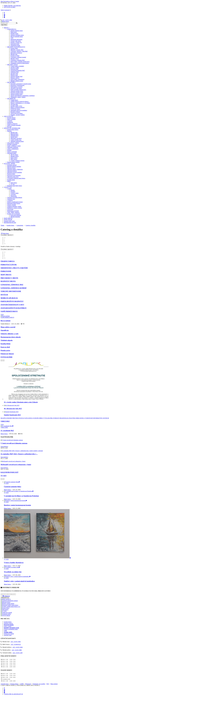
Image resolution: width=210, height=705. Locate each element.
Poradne (9, 150)
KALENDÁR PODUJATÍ (9, 472)
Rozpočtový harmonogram (17, 85)
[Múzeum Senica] (5, 602)
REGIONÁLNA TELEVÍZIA (68, 418)
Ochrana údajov (14, 684)
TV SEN (3, 476)
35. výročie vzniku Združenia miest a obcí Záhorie (21, 402)
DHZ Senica (13, 159)
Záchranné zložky (11, 153)
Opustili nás (5, 330)
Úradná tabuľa (14, 100)
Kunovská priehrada (15, 215)
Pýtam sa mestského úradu (11, 629)
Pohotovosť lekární (7, 354)
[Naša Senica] (4, 609)
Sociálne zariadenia (12, 144)
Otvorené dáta (14, 104)
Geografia (13, 194)
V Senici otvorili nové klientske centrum (14, 443)
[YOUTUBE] (4, 14)
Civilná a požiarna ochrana (17, 160)
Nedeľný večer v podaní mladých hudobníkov (19, 581)
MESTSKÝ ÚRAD (12, 64)
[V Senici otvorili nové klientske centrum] (12, 440)
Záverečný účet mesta (16, 88)
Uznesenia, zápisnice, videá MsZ (19, 51)
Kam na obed (5, 347)
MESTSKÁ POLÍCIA (18, 418)
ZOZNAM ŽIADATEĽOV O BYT (12, 304)
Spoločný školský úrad (16, 76)
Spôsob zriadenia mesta (16, 30)
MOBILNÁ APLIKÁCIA (9, 298)
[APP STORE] (4, 17)
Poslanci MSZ (14, 48)
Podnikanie (10, 122)
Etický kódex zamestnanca (17, 79)
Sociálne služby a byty (16, 106)
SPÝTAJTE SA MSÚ (9, 7)
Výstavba (9, 120)
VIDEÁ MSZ (5, 421)
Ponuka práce (5, 350)
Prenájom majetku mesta (16, 92)
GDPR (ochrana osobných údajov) (19, 101)
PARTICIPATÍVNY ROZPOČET (12, 301)
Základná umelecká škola (17, 141)
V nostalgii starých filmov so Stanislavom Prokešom (21, 496)
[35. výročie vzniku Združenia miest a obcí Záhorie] (28, 399)
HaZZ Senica (13, 157)
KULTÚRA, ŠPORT (9, 163)
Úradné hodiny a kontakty (17, 66)
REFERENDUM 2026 (10, 222)
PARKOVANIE (6, 271)
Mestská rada (13, 54)
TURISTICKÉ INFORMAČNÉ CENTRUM (97, 418)
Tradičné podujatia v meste (14, 206)
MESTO (6, 27)
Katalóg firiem (10, 225)
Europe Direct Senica (12, 129)
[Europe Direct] (5, 608)
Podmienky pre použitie (39, 684)
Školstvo (9, 131)
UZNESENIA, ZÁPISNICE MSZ (12, 284)
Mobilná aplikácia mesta (16, 81)
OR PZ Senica (14, 154)
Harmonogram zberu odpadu (11, 337)
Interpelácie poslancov (16, 52)
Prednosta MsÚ (14, 69)
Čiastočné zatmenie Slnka (12, 486)
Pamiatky (12, 191)
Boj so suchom (5, 320)
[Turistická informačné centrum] (9, 600)
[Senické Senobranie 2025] (11, 411)
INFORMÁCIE (11, 98)
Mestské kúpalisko (15, 216)
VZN (11, 38)
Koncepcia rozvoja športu (14, 175)
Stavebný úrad (14, 73)
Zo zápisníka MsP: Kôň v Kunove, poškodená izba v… (19, 454)
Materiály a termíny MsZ (16, 50)
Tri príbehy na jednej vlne (12, 572)
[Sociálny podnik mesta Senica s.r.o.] (10, 606)
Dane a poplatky (11, 119)
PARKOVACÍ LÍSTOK (9, 264)
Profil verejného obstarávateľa (18, 89)
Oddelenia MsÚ (14, 72)
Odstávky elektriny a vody (10, 334)
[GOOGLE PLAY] (4, 15)
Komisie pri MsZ (14, 55)
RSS (48, 684)
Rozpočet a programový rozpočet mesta (20, 83)
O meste (9, 188)
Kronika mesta (11, 179)
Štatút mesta (13, 32)
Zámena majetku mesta (16, 94)
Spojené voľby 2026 (9, 221)
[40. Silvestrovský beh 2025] (11, 405)
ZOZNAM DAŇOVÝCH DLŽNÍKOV (14, 308)
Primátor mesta (14, 33)
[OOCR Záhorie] (5, 615)
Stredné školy (14, 137)
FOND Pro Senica (15, 109)
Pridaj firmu (5, 233)
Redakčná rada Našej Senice (14, 185)
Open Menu (4, 24)
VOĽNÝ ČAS (8, 187)
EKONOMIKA (11, 82)
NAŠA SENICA (28, 418)
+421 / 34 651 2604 (17, 647)
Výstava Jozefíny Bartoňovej (13, 562)
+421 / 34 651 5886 (16, 650)
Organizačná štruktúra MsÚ (17, 70)
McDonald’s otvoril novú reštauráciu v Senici (16, 464)
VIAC (2, 314)
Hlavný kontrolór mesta (16, 36)
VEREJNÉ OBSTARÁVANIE (11, 291)
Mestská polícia (14, 156)
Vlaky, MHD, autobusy (13, 212)
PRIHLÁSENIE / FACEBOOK (12, 5)
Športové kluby (11, 174)
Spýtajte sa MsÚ (14, 67)
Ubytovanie (10, 209)
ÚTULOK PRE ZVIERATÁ (51, 418)
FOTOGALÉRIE (6, 357)
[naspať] (1, 360)
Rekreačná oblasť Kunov (13, 203)
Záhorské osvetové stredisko (14, 172)
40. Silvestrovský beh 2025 (13, 408)
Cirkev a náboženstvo (12, 148)
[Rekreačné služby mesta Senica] (9, 605)
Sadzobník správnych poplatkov (18, 110)
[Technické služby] (6, 614)
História (12, 190)
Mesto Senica (4, 433)
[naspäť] (1, 479)
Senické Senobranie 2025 (12, 415)
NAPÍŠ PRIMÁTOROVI (9, 311)
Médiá (8, 181)
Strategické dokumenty (16, 39)
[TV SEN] (4, 611)
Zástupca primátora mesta (17, 35)
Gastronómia (19, 225)
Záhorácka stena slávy (13, 177)
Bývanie (9, 126)
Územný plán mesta (15, 41)
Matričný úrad (14, 75)
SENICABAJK (8, 219)
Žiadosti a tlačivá (14, 78)
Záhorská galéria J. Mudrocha (15, 169)
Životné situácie (11, 117)
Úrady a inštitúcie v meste (14, 146)
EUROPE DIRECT (38, 418)
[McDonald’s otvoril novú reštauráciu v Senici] (13, 461)
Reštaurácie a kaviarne (13, 210)
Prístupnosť (28, 684)
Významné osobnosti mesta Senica (16, 178)
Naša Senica (13, 182)
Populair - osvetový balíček (17, 115)
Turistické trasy (11, 199)
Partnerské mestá (14, 44)
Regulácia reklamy (15, 112)
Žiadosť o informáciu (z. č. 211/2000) (20, 103)
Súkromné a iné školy (16, 138)
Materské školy (14, 134)
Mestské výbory (14, 58)
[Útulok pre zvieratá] (6, 612)
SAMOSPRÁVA (11, 29)
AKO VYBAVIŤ (8, 116)
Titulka (2, 225)
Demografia (13, 196)
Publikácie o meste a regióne (14, 208)
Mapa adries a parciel (8, 327)
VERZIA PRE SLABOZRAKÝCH (13, 694)
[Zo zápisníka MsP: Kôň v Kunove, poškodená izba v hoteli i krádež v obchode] (22, 450)
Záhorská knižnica (12, 171)
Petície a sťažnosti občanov (17, 107)
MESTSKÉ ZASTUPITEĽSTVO (16, 47)
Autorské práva (5, 684)
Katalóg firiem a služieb (13, 162)
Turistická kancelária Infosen (14, 197)
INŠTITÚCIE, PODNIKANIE (12, 128)
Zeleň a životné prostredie (14, 125)
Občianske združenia (12, 147)
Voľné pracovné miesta (16, 113)
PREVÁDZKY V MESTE (9, 278)
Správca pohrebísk (12, 151)
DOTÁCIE (4, 294)
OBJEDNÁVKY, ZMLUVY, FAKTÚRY (14, 268)
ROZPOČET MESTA (8, 281)
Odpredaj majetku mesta (16, 91)
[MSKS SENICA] (6, 599)
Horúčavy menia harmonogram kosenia (17, 505)
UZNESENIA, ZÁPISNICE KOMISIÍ (13, 288)
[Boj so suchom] (5, 316)
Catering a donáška (30, 225)
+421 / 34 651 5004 (7, 20)
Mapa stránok (54, 684)
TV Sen (12, 184)
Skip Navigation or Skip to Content (10, 1)
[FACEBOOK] (4, 12)
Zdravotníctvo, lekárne (13, 143)
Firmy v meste (7, 626)
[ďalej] (3, 360)
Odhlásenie (7, 596)
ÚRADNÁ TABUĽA (8, 261)
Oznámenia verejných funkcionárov (19, 63)
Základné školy (14, 135)
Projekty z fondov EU (16, 42)
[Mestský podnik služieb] (7, 603)
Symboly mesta (14, 193)
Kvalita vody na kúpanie (13, 213)
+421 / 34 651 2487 (17, 652)
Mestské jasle (13, 132)
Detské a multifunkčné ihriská (15, 202)
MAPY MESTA (8, 218)
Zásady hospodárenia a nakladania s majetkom (22, 95)
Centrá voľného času (15, 140)
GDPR (22, 684)
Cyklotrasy (10, 200)
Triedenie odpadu (7, 340)
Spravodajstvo (4, 446)
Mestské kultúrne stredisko (14, 166)
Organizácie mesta (15, 45)
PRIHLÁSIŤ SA (5, 597)
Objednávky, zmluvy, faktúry (18, 97)
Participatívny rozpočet (16, 86)
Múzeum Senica (11, 168)
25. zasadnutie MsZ (7, 430)
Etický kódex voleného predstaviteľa (20, 61)
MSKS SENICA (80, 418)
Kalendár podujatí (11, 165)
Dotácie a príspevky (12, 123)
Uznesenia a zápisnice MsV (17, 60)
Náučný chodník (11, 205)
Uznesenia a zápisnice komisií (18, 57)
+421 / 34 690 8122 (15, 644)
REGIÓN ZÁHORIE (6, 418)
